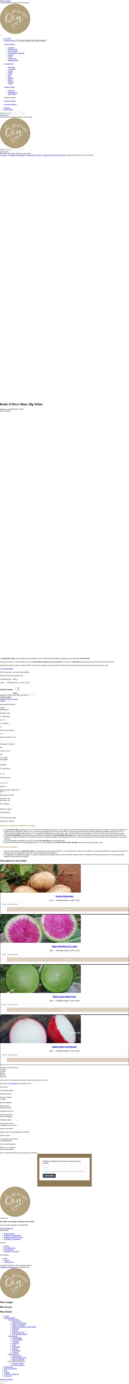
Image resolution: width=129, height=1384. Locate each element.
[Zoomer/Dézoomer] (1, 1381)
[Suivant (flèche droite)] (3, 1383)
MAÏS (14, 1345)
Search (2, 113)
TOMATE (15, 1352)
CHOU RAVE (17, 1356)
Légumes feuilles (9, 44)
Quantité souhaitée (6, 689)
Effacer (15, 693)
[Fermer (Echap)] (7, 1381)
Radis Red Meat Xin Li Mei (64, 946)
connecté (13, 1083)
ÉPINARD (15, 1329)
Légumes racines (9, 87)
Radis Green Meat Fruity (64, 996)
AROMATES (8, 1367)
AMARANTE (16, 1321)
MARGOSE (16, 1347)
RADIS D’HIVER (18, 1359)
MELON (15, 1349)
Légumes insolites (9, 101)
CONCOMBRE (17, 1339)
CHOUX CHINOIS (18, 1325)
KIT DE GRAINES (10, 1369)
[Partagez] (5, 1381)
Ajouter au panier (6, 697)
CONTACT (8, 1376)
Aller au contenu (5, 1)
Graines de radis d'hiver (54, 155)
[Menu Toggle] (1, 35)
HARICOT (15, 1343)
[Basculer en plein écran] (3, 1381)
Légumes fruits (9, 64)
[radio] (18, 688)
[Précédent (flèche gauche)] (1, 1383)
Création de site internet (7, 1267)
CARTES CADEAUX (11, 1374)
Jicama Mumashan (64, 896)
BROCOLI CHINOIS (19, 1323)
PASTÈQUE (16, 1350)
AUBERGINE (17, 1338)
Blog (5, 1370)
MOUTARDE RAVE (19, 1358)
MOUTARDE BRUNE (19, 1334)
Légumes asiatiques (10, 104)
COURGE (15, 1341)
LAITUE (15, 1330)
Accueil (3, 155)
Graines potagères (16, 155)
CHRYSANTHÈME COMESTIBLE (24, 1327)
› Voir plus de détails (6, 669)
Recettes (6, 1372)
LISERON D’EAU (18, 1332)
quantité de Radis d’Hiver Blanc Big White (13, 695)
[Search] (24, 113)
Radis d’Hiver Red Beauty (64, 1047)
